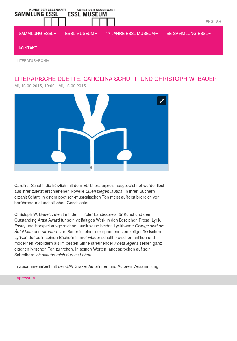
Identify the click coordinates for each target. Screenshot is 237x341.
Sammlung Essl (36, 33)
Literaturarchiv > (34, 60)
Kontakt (28, 48)
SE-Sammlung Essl (187, 33)
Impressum (24, 278)
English (213, 21)
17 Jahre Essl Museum (130, 33)
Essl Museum (79, 33)
